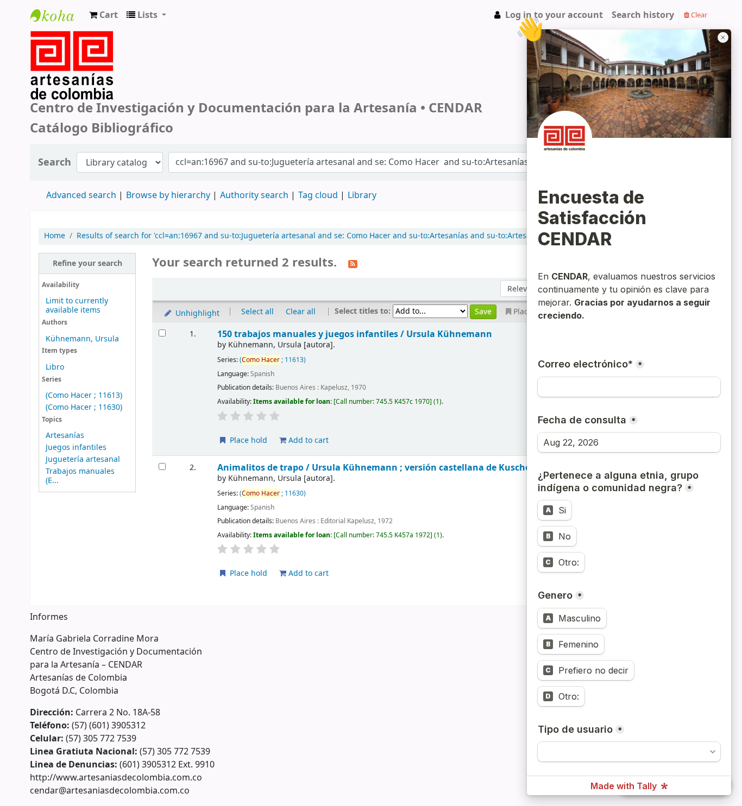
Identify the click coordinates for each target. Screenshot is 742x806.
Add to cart (307, 440)
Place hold (247, 440)
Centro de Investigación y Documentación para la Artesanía (57, 25)
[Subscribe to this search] (353, 263)
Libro (55, 367)
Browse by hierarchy (168, 195)
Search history (643, 15)
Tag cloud (318, 195)
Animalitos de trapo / (386, 467)
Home (54, 236)
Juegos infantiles (76, 447)
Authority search (254, 195)
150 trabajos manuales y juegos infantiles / (354, 334)
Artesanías (65, 435)
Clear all (301, 312)
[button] (103, 15)
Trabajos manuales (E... (80, 476)
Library (362, 195)
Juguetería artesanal (83, 459)
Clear (698, 15)
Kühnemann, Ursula (82, 339)
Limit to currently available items (77, 305)
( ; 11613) (273, 360)
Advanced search (81, 195)
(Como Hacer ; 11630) (84, 407)
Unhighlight (196, 313)
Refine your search (87, 263)
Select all (257, 312)
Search (54, 162)
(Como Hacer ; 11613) (84, 395)
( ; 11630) (273, 493)
